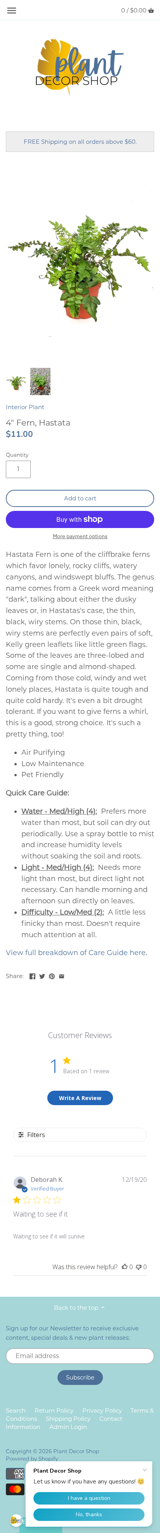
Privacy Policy (102, 1410)
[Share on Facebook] (32, 975)
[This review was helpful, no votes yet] (124, 1267)
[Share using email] (61, 975)
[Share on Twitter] (42, 975)
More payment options (80, 536)
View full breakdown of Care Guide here (76, 952)
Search (16, 1410)
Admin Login (68, 1427)
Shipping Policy (68, 1418)
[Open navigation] (11, 10)
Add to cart (80, 498)
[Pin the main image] (52, 975)
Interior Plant (25, 407)
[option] (16, 381)
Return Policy (54, 1410)
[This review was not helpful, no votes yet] (138, 1267)
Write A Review (80, 1098)
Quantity (17, 455)
